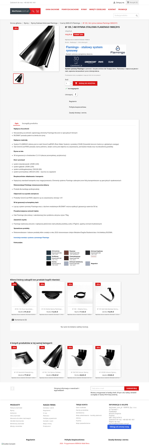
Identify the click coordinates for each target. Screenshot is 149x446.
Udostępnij (75, 94)
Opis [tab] (16, 123)
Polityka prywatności (50, 418)
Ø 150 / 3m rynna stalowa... (52, 372)
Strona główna (20, 11)
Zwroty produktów (82, 410)
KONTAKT (112, 9)
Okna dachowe (52, 9)
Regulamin (46, 410)
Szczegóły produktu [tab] (30, 123)
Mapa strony (47, 424)
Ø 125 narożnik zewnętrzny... (24, 372)
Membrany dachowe (17, 424)
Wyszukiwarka (33, 11)
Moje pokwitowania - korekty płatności (89, 415)
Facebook (12, 388)
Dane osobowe (81, 407)
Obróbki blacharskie (17, 421)
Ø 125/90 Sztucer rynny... (108, 372)
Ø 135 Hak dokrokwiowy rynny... (108, 309)
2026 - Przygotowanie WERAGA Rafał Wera (74, 443)
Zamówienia (80, 413)
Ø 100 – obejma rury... (80, 309)
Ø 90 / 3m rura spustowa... (24, 309)
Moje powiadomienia (83, 423)
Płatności (46, 416)
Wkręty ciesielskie (97, 9)
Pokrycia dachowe (70, 9)
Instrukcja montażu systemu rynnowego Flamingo (31, 237)
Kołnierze (13, 413)
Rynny (84, 9)
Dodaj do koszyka (85, 83)
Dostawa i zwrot (48, 408)
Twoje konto (82, 405)
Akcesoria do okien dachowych (20, 418)
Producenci (47, 426)
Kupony (78, 421)
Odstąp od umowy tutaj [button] (119, 427)
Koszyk (37, 11)
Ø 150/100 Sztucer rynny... (80, 372)
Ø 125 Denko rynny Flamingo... (52, 309)
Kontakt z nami (48, 421)
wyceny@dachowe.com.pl (119, 424)
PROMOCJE (122, 9)
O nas (45, 413)
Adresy (78, 418)
